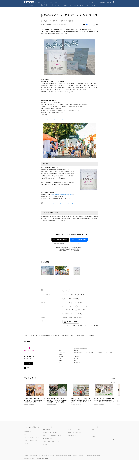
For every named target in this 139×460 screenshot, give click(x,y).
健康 (84, 310)
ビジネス (82, 5)
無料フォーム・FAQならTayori (74, 432)
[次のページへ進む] (119, 390)
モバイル (38, 5)
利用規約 (52, 455)
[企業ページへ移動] (29, 350)
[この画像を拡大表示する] (47, 270)
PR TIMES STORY (46, 430)
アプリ (44, 5)
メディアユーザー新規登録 (79, 239)
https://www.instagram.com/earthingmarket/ (56, 119)
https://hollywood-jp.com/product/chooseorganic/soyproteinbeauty (64, 203)
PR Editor (45, 444)
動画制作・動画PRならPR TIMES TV (50, 432)
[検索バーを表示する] (114, 2)
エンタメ (49, 5)
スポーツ (93, 5)
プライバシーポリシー (35, 455)
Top (25, 5)
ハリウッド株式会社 (45, 335)
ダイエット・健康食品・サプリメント (74, 295)
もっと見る (112, 378)
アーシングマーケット (70, 306)
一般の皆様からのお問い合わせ (93, 455)
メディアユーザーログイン (60, 239)
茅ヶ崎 (79, 313)
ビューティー (56, 5)
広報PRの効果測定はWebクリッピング (51, 441)
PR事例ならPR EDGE (72, 435)
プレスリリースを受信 (91, 2)
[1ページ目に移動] (111, 382)
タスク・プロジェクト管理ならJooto (76, 430)
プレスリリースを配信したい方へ (31, 440)
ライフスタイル (74, 5)
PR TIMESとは (27, 431)
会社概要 (26, 455)
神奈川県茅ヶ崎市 (67, 317)
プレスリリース (34, 335)
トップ (26, 335)
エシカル (90, 310)
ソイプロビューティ (69, 310)
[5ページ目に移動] (114, 382)
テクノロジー (31, 5)
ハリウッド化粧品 (77, 303)
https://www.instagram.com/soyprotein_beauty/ (62, 194)
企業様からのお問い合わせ (78, 455)
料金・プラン (27, 434)
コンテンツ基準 (45, 455)
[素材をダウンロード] (94, 24)
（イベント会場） (77, 317)
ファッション (65, 5)
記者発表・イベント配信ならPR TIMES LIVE (52, 435)
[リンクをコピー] (97, 24)
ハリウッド (67, 303)
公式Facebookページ (96, 430)
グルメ (87, 5)
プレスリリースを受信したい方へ (31, 437)
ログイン (109, 2)
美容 (78, 310)
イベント (66, 290)
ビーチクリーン (83, 306)
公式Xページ (94, 436)
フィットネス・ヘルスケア (71, 298)
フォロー (28, 363)
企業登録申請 (101, 2)
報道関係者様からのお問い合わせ (63, 455)
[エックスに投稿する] (84, 24)
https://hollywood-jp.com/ (80, 348)
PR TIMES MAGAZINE (47, 438)
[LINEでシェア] (89, 24)
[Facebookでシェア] (87, 24)
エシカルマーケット (69, 313)
